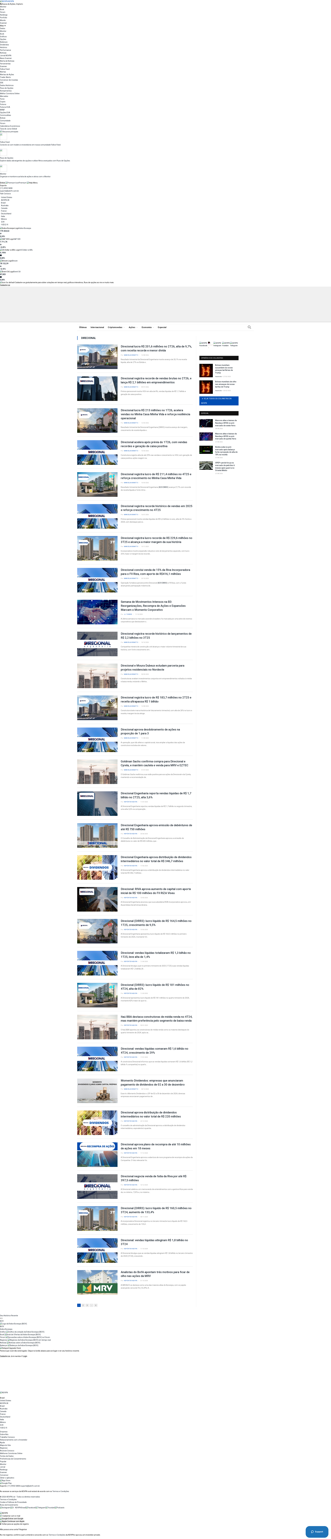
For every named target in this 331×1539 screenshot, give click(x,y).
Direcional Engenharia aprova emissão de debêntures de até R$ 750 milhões (156, 827)
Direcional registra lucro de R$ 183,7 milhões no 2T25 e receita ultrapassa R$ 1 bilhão (156, 699)
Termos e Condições (60, 1491)
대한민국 (4, 224)
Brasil (3, 203)
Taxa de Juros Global (8, 129)
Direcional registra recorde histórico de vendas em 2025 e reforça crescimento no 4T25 (156, 508)
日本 (3, 222)
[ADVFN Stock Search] (1, 4)
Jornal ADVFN (5, 56)
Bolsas (2, 118)
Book (2, 9)
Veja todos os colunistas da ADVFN (216, 401)
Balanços (3, 42)
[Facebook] (31, 1508)
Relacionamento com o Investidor (13, 1440)
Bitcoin (15, 261)
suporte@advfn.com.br (9, 191)
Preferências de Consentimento (13, 1459)
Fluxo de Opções (6, 88)
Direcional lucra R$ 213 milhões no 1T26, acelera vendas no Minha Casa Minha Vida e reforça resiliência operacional (155, 414)
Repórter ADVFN (130, 802)
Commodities (5, 115)
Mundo (3, 20)
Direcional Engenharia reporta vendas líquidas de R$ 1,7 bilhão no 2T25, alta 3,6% (156, 795)
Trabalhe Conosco (7, 1437)
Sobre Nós (4, 1434)
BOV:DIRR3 (163, 487)
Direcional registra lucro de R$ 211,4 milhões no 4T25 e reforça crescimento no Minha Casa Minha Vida (156, 476)
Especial (162, 327)
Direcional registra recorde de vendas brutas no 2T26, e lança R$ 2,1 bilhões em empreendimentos (156, 380)
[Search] (249, 327)
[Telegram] (41, 1508)
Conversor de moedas (9, 80)
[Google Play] (6, 1483)
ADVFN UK (5, 200)
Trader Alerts (5, 77)
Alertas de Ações (7, 74)
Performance (5, 50)
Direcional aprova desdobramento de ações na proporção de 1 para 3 (150, 731)
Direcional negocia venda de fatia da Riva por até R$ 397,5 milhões (153, 1178)
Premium (23, 183)
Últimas (83, 327)
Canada (4, 208)
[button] (11, 1519)
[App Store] (5, 1480)
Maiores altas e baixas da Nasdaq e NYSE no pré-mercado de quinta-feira (226, 436)
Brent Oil (16, 272)
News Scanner (6, 58)
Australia (4, 205)
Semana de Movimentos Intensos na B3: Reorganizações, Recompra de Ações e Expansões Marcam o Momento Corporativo (153, 605)
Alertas (3, 72)
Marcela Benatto (131, 355)
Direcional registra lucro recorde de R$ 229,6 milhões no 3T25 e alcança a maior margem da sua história (156, 540)
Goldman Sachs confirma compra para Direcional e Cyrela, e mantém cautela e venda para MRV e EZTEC (154, 763)
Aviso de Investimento (9, 1505)
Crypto (2, 102)
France (4, 211)
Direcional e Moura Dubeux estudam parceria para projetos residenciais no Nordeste (152, 667)
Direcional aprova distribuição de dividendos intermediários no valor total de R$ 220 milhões (151, 1114)
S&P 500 (16, 239)
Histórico (3, 47)
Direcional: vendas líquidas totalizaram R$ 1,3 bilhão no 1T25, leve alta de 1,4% (156, 954)
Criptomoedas (115, 327)
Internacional (97, 327)
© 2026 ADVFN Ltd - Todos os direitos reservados (20, 1497)
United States (6, 197)
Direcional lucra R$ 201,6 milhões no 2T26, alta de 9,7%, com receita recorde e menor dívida (156, 348)
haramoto (218, 376)
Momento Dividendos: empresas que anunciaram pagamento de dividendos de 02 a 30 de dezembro (153, 1082)
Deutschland (6, 214)
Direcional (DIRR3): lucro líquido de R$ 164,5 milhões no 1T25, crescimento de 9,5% (156, 923)
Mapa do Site (5, 1445)
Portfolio (3, 18)
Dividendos (4, 45)
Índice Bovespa (25, 228)
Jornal (2, 1467)
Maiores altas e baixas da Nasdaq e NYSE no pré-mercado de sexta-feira (226, 422)
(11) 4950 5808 (6, 188)
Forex (2, 99)
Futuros (3, 104)
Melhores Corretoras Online (11, 1453)
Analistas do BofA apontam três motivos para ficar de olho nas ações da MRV (155, 1274)
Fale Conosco (5, 194)
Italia (3, 216)
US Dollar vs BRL (26, 250)
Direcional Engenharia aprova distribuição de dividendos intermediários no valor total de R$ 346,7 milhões (156, 859)
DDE (1, 83)
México (4, 219)
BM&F (2, 110)
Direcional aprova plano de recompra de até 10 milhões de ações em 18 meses (156, 1146)
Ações (132, 327)
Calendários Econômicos (10, 126)
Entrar (2, 183)
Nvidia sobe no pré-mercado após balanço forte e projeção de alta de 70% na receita (226, 451)
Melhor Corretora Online (10, 93)
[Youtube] (50, 1508)
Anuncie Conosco (7, 1451)
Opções (3, 39)
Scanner (3, 23)
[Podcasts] (59, 1508)
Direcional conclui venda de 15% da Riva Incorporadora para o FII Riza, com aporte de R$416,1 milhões (155, 572)
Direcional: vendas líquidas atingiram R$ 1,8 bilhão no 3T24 (154, 1242)
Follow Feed (5, 69)
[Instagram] (5, 1508)
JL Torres (128, 614)
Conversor (4, 1475)
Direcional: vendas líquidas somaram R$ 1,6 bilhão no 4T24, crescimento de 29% (154, 1050)
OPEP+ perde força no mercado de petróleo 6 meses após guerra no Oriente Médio (225, 466)
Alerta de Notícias (7, 61)
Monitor (3, 7)
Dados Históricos (7, 85)
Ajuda (2, 1442)
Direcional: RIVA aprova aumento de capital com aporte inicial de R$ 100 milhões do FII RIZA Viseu (156, 891)
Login (25, 1356)
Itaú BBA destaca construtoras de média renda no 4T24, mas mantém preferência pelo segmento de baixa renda (156, 1018)
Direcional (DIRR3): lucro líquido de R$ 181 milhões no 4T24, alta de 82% (155, 986)
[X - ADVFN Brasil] (18, 1508)
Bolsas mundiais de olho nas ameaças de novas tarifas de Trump (225, 384)
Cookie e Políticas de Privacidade (13, 1502)
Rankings (3, 15)
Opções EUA (5, 112)
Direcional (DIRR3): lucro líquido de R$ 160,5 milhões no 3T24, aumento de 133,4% (156, 1210)
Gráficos (3, 37)
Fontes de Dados (7, 1456)
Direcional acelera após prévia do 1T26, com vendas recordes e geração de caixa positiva (154, 444)
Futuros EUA (5, 107)
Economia (147, 327)
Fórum (2, 12)
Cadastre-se (5, 285)
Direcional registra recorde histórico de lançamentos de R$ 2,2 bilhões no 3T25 (156, 635)
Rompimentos (6, 91)
